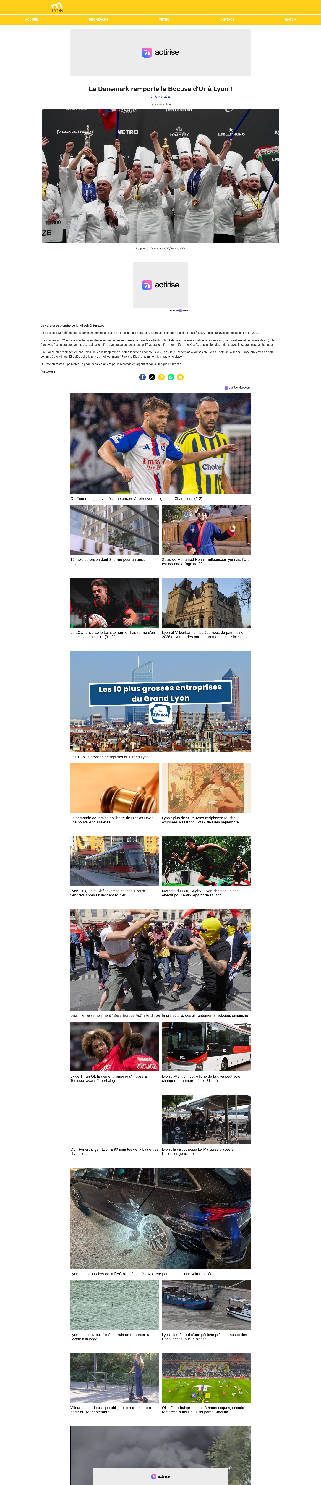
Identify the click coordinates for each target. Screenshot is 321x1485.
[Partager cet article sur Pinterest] (160, 379)
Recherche (98, 19)
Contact (227, 19)
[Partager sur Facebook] (141, 379)
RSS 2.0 (290, 19)
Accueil (32, 19)
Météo (164, 19)
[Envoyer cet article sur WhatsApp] (170, 379)
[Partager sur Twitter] (151, 379)
